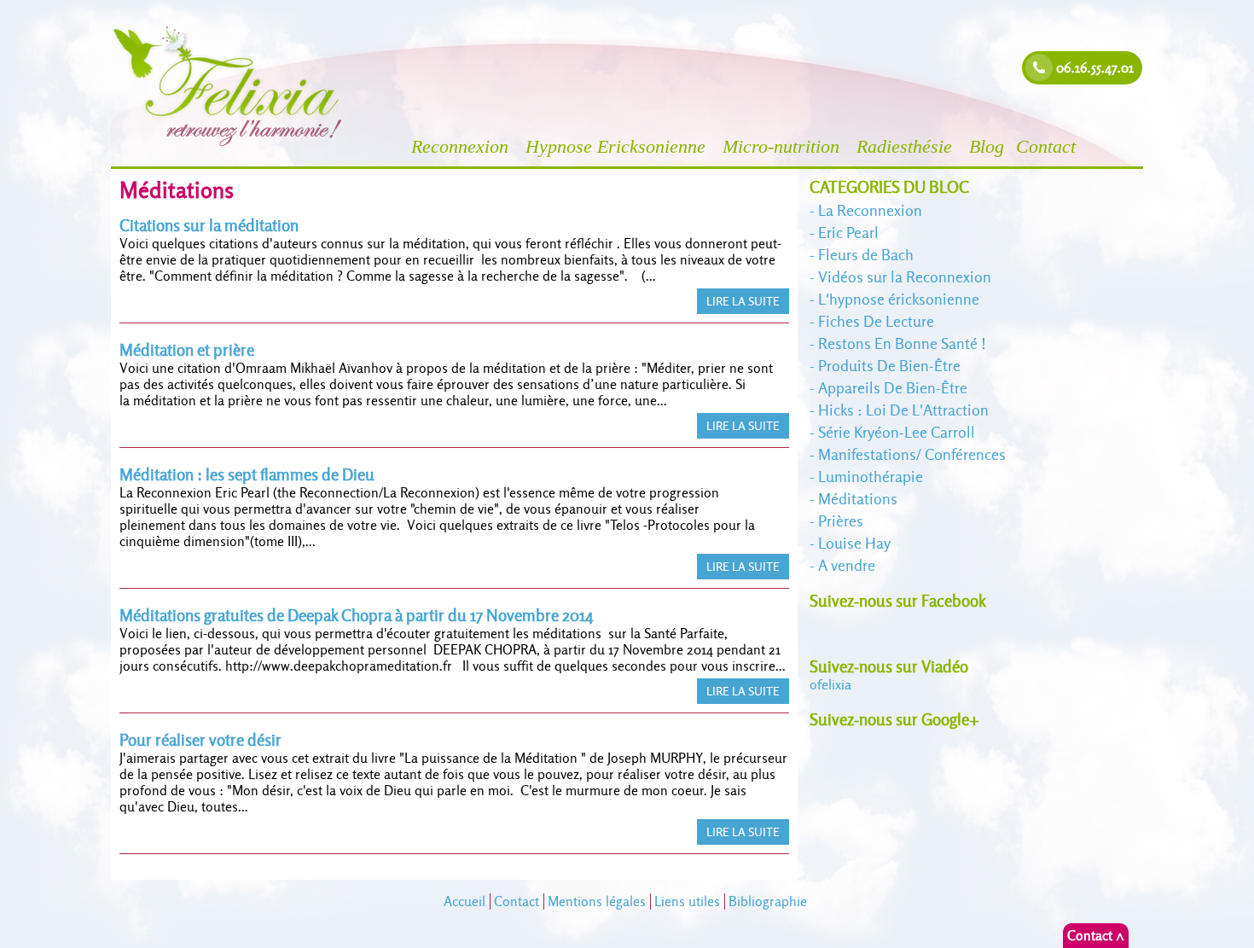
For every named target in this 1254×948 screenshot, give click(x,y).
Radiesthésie (906, 146)
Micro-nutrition (784, 146)
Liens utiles (687, 901)
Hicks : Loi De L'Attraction (903, 410)
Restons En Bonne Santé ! (902, 343)
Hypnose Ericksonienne (618, 146)
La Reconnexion (870, 210)
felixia (830, 685)
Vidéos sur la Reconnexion (904, 277)
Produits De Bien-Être (889, 366)
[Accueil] (228, 145)
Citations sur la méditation (209, 226)
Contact (1048, 146)
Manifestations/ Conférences (912, 454)
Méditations (857, 499)
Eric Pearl (848, 232)
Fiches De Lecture (876, 321)
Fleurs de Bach (866, 255)
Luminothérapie (870, 477)
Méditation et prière (186, 350)
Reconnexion (462, 146)
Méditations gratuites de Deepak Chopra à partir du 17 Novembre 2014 (356, 615)
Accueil (464, 901)
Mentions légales (597, 901)
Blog (986, 146)
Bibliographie (768, 901)
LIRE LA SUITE (743, 301)
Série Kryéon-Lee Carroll (896, 432)
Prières (840, 521)
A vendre (846, 565)
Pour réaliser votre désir (200, 740)
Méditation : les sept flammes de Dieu (246, 475)
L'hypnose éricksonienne (898, 299)
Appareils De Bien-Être (892, 388)
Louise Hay (854, 543)
